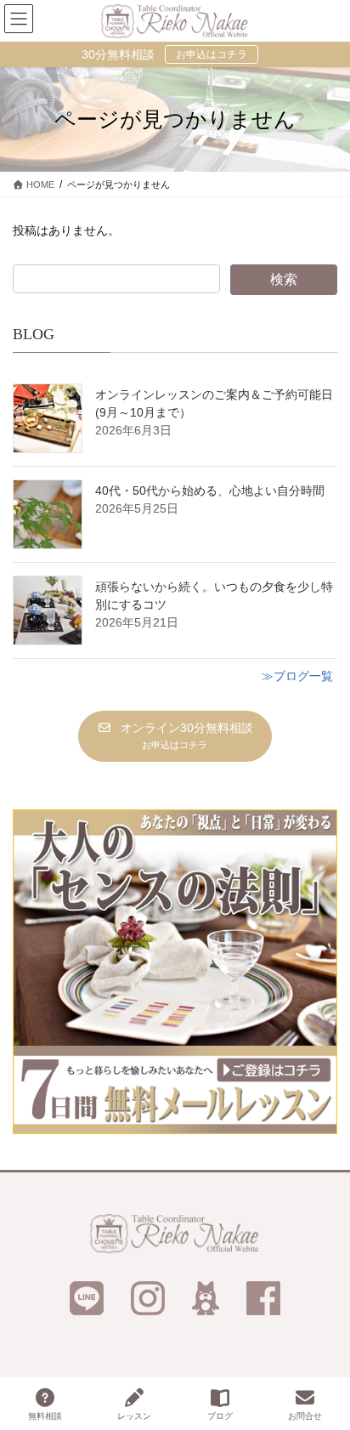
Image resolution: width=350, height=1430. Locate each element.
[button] (174, 736)
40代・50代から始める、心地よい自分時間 (210, 490)
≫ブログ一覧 (297, 676)
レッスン (134, 1416)
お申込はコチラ (211, 54)
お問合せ (305, 1416)
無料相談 (45, 1416)
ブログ (220, 1416)
